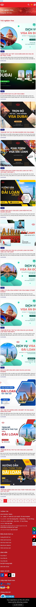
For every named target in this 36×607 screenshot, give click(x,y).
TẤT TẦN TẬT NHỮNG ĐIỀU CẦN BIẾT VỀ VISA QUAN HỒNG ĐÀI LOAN (17, 410)
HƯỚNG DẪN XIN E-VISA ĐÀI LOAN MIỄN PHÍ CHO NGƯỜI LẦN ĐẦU (16, 211)
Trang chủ (3, 13)
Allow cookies (18, 604)
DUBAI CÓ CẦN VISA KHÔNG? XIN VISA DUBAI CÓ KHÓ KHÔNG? (17, 291)
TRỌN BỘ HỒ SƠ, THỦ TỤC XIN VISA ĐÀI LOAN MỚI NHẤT (16, 450)
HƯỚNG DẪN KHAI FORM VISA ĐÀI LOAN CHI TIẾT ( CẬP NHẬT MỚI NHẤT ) (16, 171)
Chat (1, 1)
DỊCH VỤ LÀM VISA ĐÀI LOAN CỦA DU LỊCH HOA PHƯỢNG (15, 370)
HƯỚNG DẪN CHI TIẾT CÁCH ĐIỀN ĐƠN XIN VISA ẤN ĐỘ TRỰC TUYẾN (17, 54)
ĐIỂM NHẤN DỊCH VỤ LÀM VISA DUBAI (12, 94)
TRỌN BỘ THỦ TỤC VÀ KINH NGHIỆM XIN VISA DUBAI (17, 132)
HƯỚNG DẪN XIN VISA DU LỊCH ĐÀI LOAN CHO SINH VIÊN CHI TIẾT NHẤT (16, 251)
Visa (10, 13)
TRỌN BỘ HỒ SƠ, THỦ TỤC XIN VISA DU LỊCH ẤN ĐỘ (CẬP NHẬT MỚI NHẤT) (16, 331)
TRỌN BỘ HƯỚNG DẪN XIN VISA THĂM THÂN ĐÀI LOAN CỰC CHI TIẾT (17, 490)
